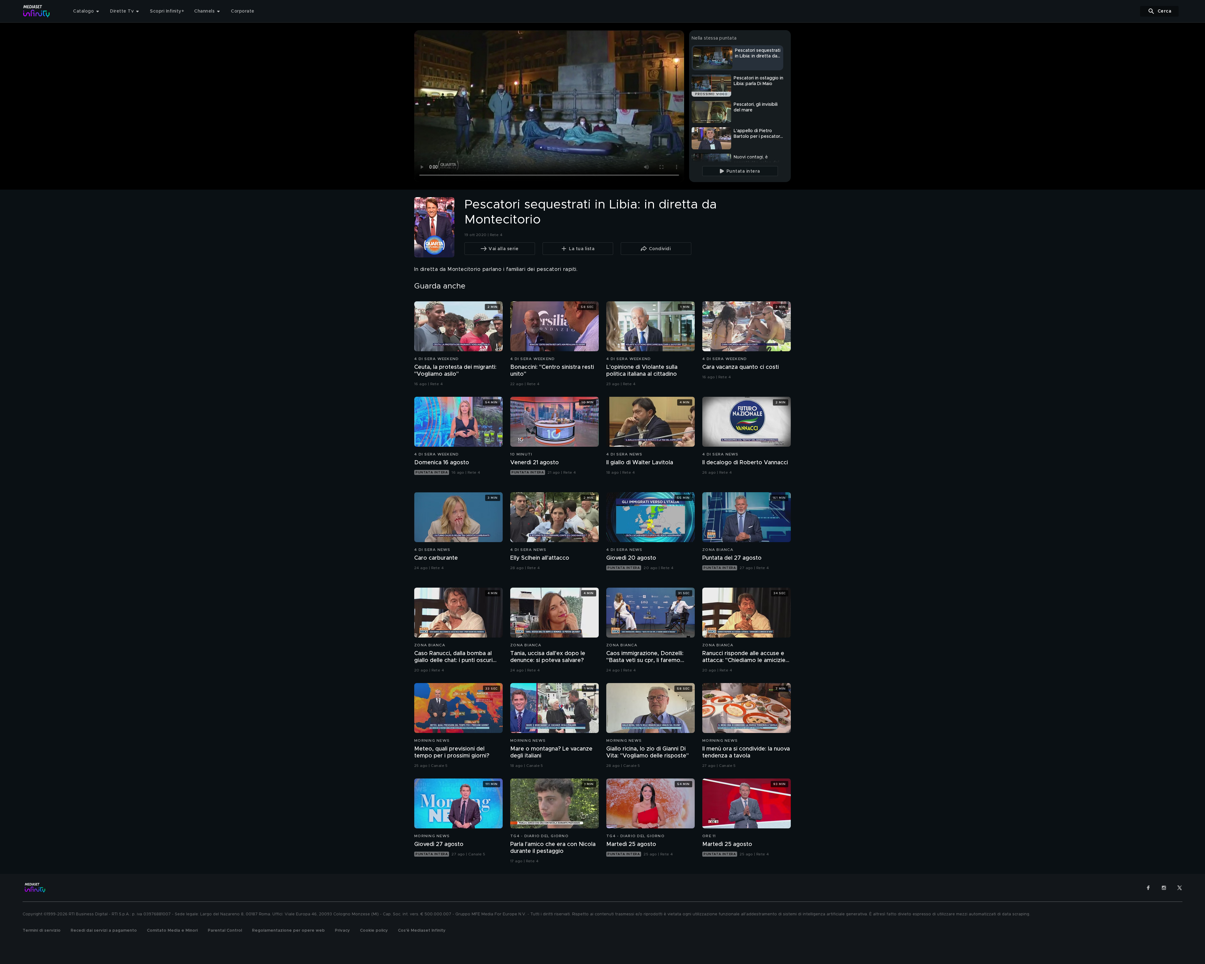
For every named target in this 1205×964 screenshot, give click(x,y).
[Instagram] (1164, 888)
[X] (1179, 888)
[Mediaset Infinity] (37, 11)
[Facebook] (1148, 888)
